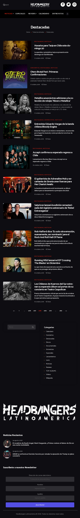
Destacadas (39, 42)
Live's (48, 360)
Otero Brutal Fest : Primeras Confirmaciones (44, 73)
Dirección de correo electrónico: (40, 475)
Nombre (40, 484)
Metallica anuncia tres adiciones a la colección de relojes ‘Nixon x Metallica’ (54, 99)
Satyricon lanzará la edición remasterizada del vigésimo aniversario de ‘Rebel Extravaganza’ (54, 208)
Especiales (49, 353)
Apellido (40, 494)
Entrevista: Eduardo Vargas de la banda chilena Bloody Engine (54, 125)
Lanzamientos (51, 356)
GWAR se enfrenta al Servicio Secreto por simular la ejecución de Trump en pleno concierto (43, 455)
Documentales (51, 346)
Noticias (48, 42)
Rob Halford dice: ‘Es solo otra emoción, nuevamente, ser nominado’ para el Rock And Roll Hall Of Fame (54, 234)
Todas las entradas (38, 32)
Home (28, 32)
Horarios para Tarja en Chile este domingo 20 (52, 47)
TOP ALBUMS (51, 371)
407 (35, 311)
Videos (48, 374)
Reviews (49, 367)
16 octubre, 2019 (37, 165)
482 (61, 311)
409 (46, 311)
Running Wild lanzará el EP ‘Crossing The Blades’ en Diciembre (52, 262)
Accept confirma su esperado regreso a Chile (52, 154)
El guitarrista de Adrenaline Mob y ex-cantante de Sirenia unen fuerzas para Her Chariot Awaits (53, 181)
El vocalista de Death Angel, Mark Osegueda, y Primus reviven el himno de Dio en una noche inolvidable (43, 444)
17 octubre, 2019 (39, 58)
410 (51, 311)
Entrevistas (49, 120)
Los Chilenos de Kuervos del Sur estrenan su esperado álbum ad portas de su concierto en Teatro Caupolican (53, 287)
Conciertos (35, 68)
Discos (48, 342)
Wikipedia (49, 378)
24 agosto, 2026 (17, 440)
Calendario (49, 331)
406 (30, 311)
